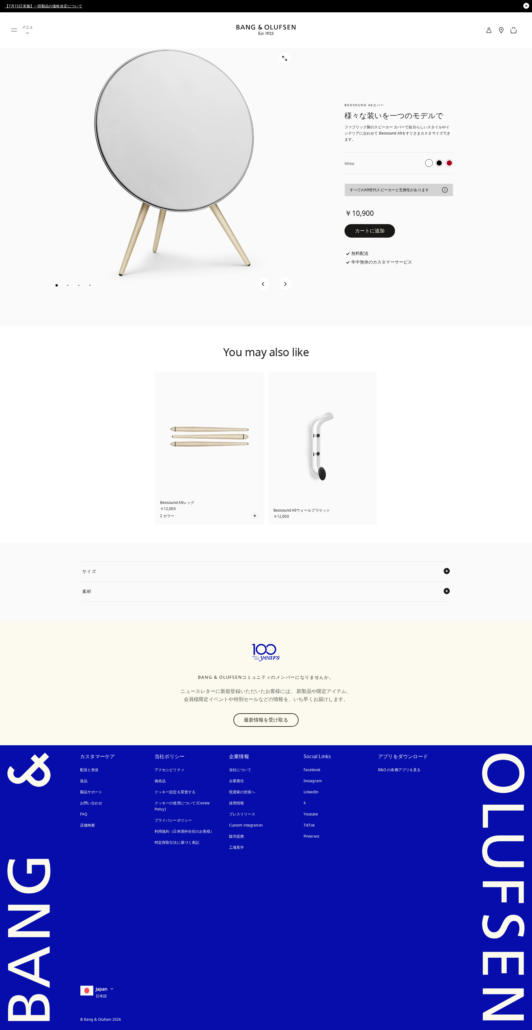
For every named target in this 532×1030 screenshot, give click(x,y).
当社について (240, 770)
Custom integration (246, 825)
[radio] (429, 163)
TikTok (309, 825)
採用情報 (236, 803)
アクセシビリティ (169, 770)
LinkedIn (311, 792)
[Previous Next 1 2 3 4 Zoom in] (171, 169)
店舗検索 (87, 825)
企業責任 (236, 781)
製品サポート (91, 792)
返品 (83, 781)
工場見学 (236, 847)
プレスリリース (242, 814)
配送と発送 (89, 770)
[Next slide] (285, 284)
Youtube (311, 814)
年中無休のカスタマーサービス (381, 262)
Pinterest (311, 836)
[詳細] (445, 190)
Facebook (312, 770)
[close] (526, 6)
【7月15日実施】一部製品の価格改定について (43, 6)
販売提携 (236, 836)
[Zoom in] (285, 58)
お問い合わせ (91, 803)
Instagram (313, 781)
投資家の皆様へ (242, 792)
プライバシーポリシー (173, 820)
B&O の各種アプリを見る (399, 770)
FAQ (83, 814)
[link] (489, 30)
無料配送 (360, 254)
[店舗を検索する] (501, 30)
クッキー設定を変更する (175, 792)
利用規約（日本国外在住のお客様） (184, 831)
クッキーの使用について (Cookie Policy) (183, 806)
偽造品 (161, 781)
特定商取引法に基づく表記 (177, 842)
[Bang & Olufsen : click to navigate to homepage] (266, 30)
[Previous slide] (263, 284)
